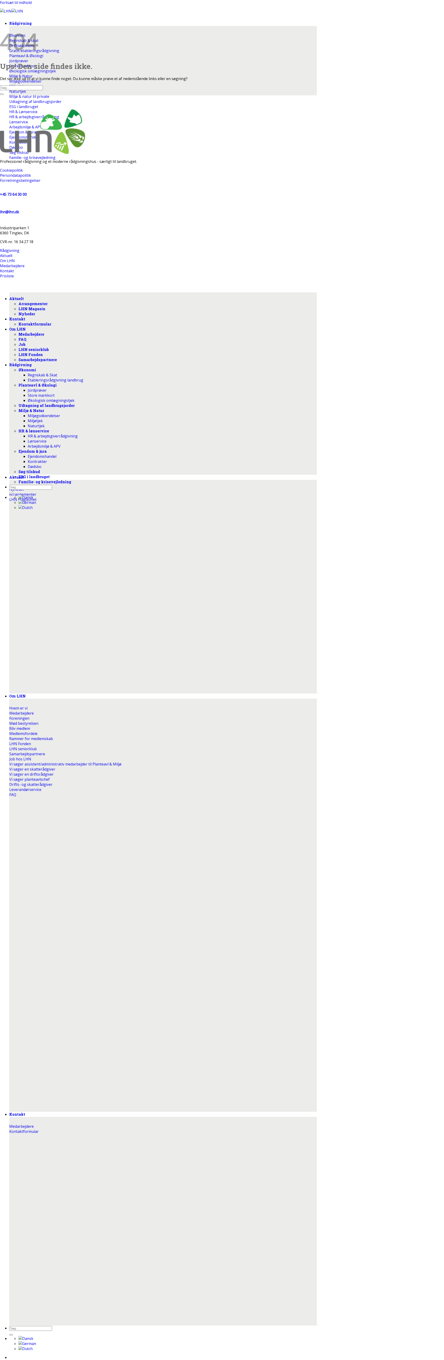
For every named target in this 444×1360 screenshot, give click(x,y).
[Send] (11, 1334)
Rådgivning (20, 23)
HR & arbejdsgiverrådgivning (53, 436)
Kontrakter (37, 461)
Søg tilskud (29, 471)
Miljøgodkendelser (44, 415)
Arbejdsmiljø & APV (44, 446)
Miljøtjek (35, 420)
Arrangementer (33, 303)
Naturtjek (36, 425)
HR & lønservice (33, 430)
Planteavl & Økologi (37, 385)
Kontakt (17, 1114)
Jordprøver (37, 390)
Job (21, 344)
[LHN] (11, 11)
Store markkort (41, 395)
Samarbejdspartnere (37, 359)
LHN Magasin (31, 308)
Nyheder (26, 313)
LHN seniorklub (33, 349)
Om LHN (17, 696)
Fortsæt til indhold (16, 2)
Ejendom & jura (32, 451)
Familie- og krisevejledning (44, 481)
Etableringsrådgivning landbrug (55, 380)
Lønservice (37, 441)
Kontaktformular (34, 324)
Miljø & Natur (31, 410)
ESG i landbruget (34, 476)
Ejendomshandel (42, 456)
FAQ (22, 339)
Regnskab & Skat (42, 375)
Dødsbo (34, 466)
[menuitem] (25, 1338)
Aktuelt (16, 477)
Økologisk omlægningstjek (51, 400)
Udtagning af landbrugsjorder (46, 405)
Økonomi (27, 369)
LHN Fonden (30, 354)
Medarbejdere (31, 334)
